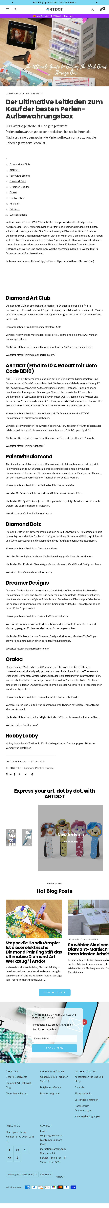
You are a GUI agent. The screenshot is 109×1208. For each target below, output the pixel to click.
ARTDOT (15, 170)
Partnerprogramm (50, 1093)
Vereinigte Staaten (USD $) (21, 1174)
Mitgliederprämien (50, 1087)
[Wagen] (101, 9)
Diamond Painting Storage (24, 93)
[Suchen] (15, 9)
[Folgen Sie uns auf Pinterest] (25, 1150)
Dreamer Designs (19, 186)
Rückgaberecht (83, 1093)
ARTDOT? (11, 378)
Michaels (15, 203)
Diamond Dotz (18, 181)
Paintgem (15, 209)
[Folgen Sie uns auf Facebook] (9, 1150)
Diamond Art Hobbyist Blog (18, 1085)
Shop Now (69, 16)
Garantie (79, 1087)
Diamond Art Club (20, 164)
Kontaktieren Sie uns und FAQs (89, 1079)
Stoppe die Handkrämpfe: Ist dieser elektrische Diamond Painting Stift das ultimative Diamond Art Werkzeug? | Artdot (34, 952)
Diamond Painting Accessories (83, 939)
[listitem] (14, 774)
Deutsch (44, 1174)
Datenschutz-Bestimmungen (83, 1108)
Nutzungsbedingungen (87, 1116)
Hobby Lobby (17, 198)
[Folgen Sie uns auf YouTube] (9, 1158)
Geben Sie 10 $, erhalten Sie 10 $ (54, 1079)
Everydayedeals (18, 214)
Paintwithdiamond (20, 175)
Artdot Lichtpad (46, 413)
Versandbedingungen (86, 1099)
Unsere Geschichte (16, 1076)
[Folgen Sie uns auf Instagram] (17, 1150)
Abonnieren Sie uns (17, 1093)
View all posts (55, 992)
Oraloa (13, 192)
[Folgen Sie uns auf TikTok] (17, 1158)
